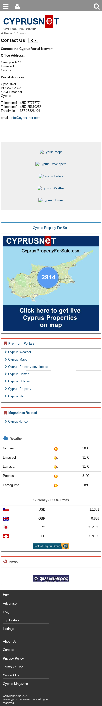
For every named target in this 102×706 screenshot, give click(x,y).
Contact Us (11, 675)
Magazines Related (22, 413)
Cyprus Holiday (19, 381)
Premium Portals (21, 343)
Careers (8, 650)
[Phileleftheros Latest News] (51, 578)
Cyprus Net (16, 396)
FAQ (6, 612)
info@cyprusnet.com (25, 118)
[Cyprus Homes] (51, 200)
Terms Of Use (13, 667)
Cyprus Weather (19, 352)
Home (7, 595)
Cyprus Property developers (28, 366)
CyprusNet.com (19, 421)
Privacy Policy (13, 658)
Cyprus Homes (18, 374)
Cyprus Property (19, 389)
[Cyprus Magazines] (30, 14)
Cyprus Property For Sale (51, 228)
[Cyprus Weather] (51, 188)
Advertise (10, 603)
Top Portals (11, 620)
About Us (9, 641)
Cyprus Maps (17, 359)
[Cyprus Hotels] (51, 176)
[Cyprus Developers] (51, 164)
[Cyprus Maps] (51, 152)
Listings (8, 629)
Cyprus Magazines (16, 684)
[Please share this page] (33, 40)
